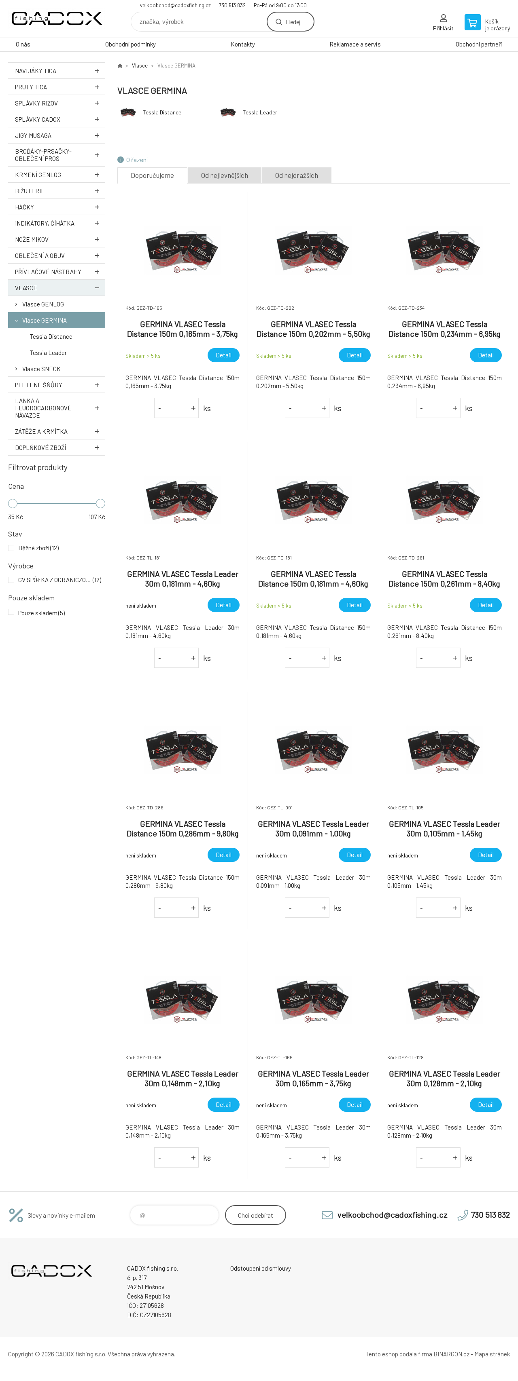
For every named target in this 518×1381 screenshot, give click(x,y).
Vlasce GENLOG (43, 304)
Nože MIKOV (32, 239)
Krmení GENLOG (38, 174)
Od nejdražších (296, 175)
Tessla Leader (48, 352)
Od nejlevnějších (224, 175)
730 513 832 (232, 5)
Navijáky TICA (35, 70)
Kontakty (243, 44)
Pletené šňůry (38, 385)
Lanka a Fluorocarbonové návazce (43, 408)
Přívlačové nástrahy (48, 271)
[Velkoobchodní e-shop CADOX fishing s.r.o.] (119, 65)
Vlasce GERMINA (44, 320)
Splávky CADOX (37, 119)
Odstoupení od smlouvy (260, 1268)
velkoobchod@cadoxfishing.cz (175, 5)
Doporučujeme (152, 175)
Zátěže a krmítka (41, 431)
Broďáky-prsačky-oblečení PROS (43, 155)
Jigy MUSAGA (33, 135)
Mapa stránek (492, 1354)
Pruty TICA (31, 87)
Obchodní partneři (479, 44)
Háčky (24, 207)
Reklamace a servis (355, 44)
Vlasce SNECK (41, 368)
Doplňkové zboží (40, 447)
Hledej (293, 21)
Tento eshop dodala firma (398, 1354)
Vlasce (26, 287)
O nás (23, 44)
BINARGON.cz (451, 1354)
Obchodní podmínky (130, 44)
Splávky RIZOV (36, 103)
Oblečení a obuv (40, 255)
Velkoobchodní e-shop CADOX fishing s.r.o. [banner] (56, 19)
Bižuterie (30, 190)
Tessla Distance (51, 336)
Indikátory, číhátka (44, 223)
